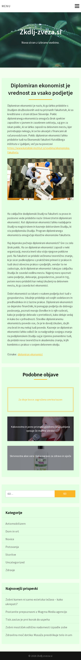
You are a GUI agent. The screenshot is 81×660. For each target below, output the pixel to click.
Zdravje (10, 570)
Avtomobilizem (15, 523)
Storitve (10, 554)
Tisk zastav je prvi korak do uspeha (27, 619)
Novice (9, 539)
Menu (6, 6)
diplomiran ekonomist (30, 354)
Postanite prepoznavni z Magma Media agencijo (36, 612)
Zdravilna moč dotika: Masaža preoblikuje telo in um (38, 635)
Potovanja (12, 547)
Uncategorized (14, 562)
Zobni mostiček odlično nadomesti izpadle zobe (36, 627)
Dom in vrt (12, 531)
